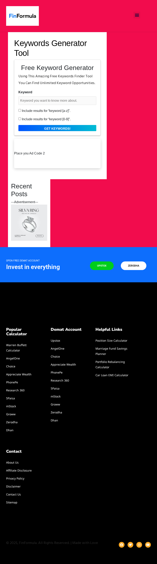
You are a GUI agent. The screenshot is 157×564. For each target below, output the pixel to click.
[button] (136, 15)
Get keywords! (57, 128)
